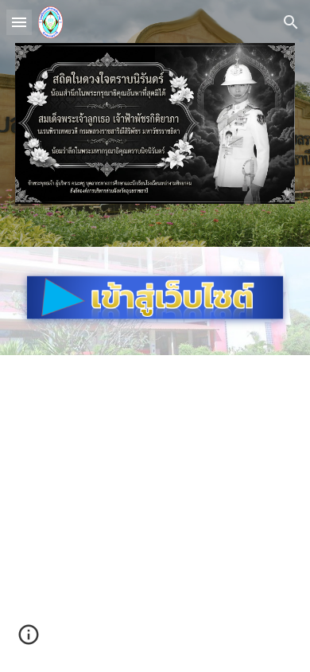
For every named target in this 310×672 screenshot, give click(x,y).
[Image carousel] (155, 123)
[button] (19, 22)
